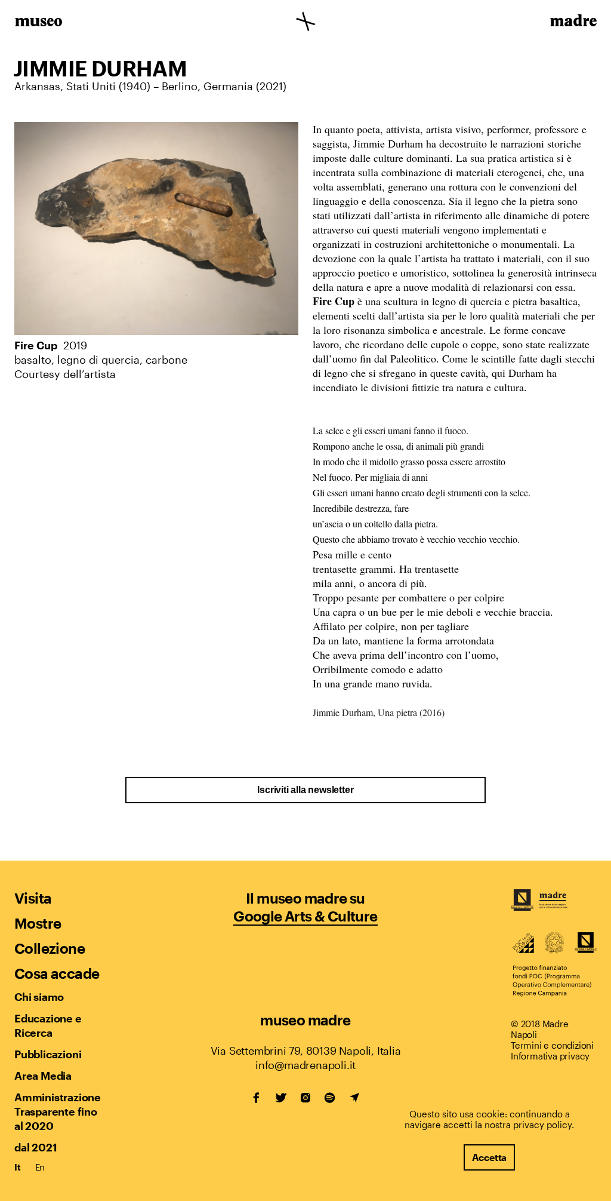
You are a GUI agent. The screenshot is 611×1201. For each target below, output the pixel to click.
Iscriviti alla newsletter (305, 790)
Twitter (281, 1098)
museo (38, 22)
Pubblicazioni (47, 1054)
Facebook (256, 1098)
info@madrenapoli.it (305, 1064)
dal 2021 (35, 1147)
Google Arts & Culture (305, 915)
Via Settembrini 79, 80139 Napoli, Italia (306, 1050)
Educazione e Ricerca (48, 1025)
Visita (32, 898)
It (17, 1167)
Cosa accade (56, 973)
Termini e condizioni (552, 1045)
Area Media (43, 1075)
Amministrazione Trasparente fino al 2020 (57, 1111)
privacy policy (542, 1124)
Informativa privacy (550, 1056)
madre (572, 22)
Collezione (49, 948)
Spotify (330, 1098)
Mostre (37, 923)
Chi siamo (39, 996)
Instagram (305, 1098)
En (40, 1167)
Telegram (354, 1098)
